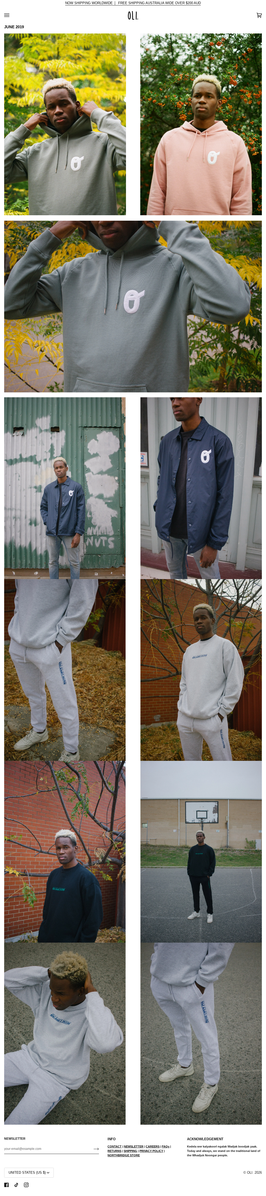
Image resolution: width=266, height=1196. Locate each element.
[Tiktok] (16, 1185)
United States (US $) (27, 1172)
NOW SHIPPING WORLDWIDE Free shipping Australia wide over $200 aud (133, 3)
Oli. (250, 1172)
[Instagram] (26, 1185)
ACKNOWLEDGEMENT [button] (205, 1139)
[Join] (92, 1149)
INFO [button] (112, 1139)
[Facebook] (6, 1185)
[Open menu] (12, 15)
